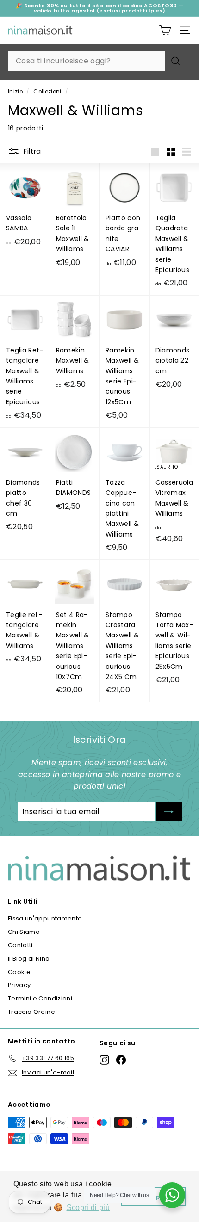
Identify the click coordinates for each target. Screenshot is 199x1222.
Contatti (20, 945)
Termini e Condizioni (40, 998)
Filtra (31, 151)
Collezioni (47, 91)
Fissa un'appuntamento (45, 918)
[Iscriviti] (169, 812)
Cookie (19, 972)
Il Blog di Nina (29, 958)
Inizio (15, 91)
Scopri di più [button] (88, 1207)
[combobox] (86, 61)
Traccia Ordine (31, 1011)
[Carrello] (165, 30)
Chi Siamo (24, 931)
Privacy (19, 985)
